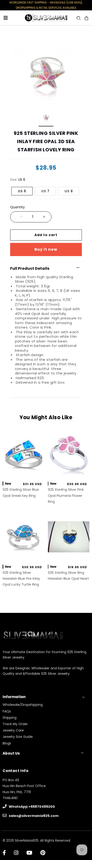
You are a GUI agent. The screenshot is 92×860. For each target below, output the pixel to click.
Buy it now (45, 249)
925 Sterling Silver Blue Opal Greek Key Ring (21, 492)
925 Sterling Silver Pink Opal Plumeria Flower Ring (66, 495)
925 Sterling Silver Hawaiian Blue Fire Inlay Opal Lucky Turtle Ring (21, 578)
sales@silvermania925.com (33, 815)
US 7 (45, 191)
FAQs (7, 711)
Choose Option (23, 472)
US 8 (69, 191)
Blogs (7, 743)
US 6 (22, 191)
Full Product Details (29, 268)
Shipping (10, 717)
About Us (11, 753)
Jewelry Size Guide (18, 736)
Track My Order (15, 724)
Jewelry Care (13, 730)
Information (14, 696)
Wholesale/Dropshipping (23, 704)
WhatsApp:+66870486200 (31, 806)
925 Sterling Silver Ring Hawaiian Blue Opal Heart (68, 575)
